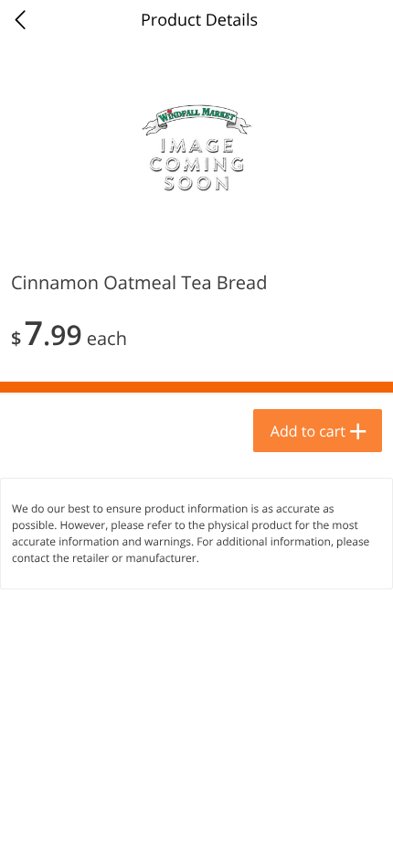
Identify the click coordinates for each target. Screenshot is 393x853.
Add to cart (308, 431)
